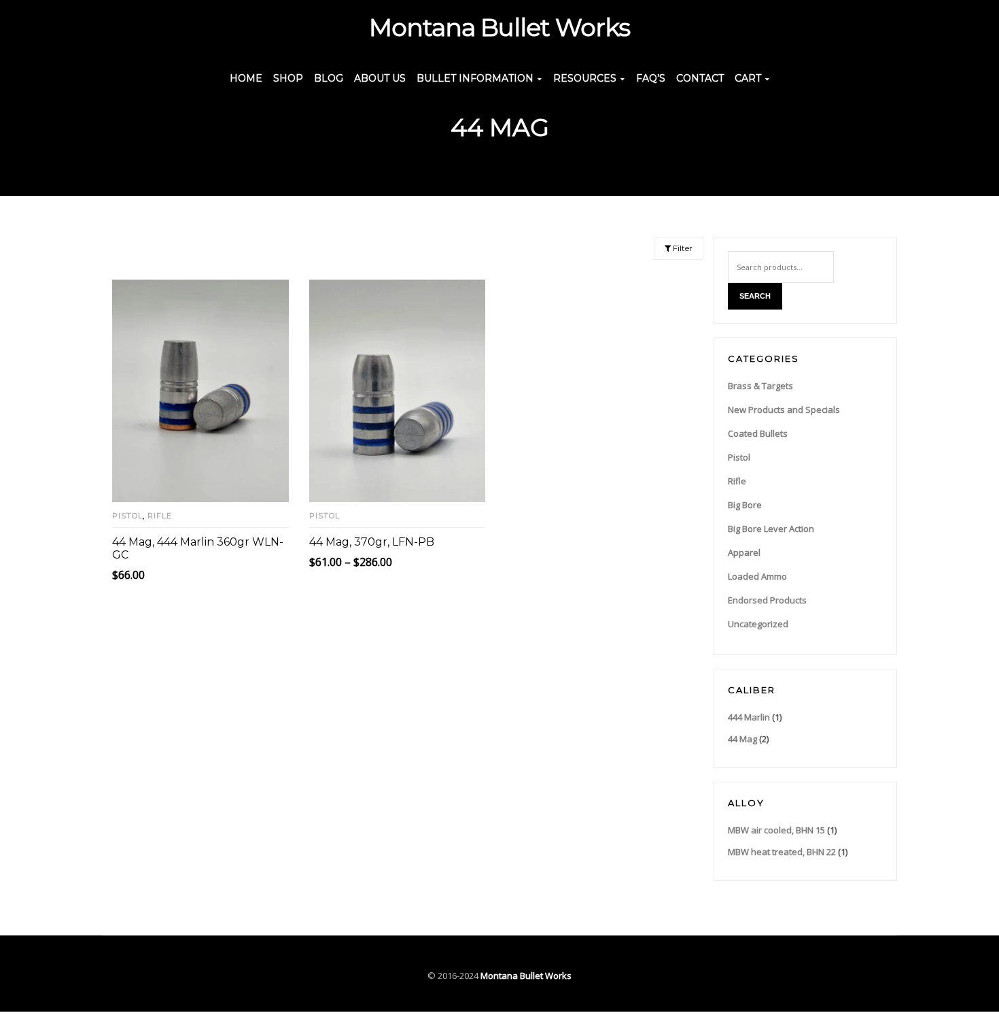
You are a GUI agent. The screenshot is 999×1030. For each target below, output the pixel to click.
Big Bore (745, 505)
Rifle (159, 515)
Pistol (127, 515)
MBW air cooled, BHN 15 (776, 830)
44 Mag (742, 739)
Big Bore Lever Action (771, 528)
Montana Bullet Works (526, 975)
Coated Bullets (758, 433)
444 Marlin (749, 717)
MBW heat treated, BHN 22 (782, 852)
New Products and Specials (784, 409)
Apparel (744, 552)
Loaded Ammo (757, 576)
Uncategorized (758, 624)
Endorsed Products (767, 600)
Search (755, 296)
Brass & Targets (760, 386)
